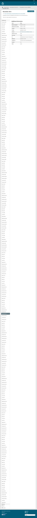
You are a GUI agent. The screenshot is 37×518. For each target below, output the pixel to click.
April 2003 (3, 94)
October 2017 (4, 426)
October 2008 (4, 220)
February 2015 (4, 365)
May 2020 (3, 485)
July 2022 (3, 500)
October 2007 (4, 197)
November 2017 (4, 428)
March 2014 (3, 344)
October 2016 (4, 403)
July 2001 (3, 54)
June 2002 (3, 75)
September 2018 (4, 447)
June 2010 (3, 258)
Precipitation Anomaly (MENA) (25, 7)
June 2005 (3, 144)
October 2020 (4, 494)
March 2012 (3, 298)
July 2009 (3, 237)
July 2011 (3, 283)
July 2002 (3, 77)
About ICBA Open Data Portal (6, 511)
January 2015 (4, 363)
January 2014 (4, 340)
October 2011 (4, 288)
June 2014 (3, 349)
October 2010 (4, 266)
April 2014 (3, 346)
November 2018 (4, 450)
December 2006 (4, 178)
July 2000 (3, 31)
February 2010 (4, 250)
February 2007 (4, 182)
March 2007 (3, 184)
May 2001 (3, 50)
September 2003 (4, 104)
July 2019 (3, 466)
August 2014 (4, 353)
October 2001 (4, 60)
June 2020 (3, 487)
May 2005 (3, 142)
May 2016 (3, 393)
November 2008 (4, 222)
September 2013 (4, 332)
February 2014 (4, 342)
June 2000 (3, 29)
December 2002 (4, 86)
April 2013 (3, 323)
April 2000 (3, 25)
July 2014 (3, 351)
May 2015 (3, 370)
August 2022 (4, 502)
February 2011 (4, 273)
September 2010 (4, 264)
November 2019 (4, 473)
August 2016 (4, 399)
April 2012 (3, 300)
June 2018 (3, 441)
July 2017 (3, 420)
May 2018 (3, 439)
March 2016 (3, 389)
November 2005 (4, 153)
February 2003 (4, 90)
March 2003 (3, 92)
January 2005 (4, 134)
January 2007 (4, 180)
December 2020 (4, 498)
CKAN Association (4, 513)
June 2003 (3, 98)
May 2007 (3, 187)
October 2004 (4, 128)
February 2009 (4, 227)
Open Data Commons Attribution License (26, 31)
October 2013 (4, 334)
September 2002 (4, 81)
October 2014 (4, 357)
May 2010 (3, 256)
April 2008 (3, 208)
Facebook (3, 507)
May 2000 (3, 27)
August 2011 (4, 285)
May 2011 (3, 279)
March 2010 (3, 252)
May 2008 (3, 210)
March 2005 (3, 138)
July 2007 (3, 191)
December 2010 (4, 269)
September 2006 (4, 172)
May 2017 (3, 416)
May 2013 (3, 325)
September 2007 (4, 195)
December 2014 (4, 361)
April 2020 (3, 483)
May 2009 (3, 233)
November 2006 (4, 176)
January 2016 (4, 386)
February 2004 (4, 113)
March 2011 (3, 275)
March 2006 (3, 161)
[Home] (2, 7)
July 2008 (3, 214)
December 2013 (4, 338)
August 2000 (4, 33)
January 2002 (4, 65)
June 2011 (3, 281)
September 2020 (4, 492)
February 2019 (4, 456)
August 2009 (4, 239)
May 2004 (3, 119)
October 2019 (4, 471)
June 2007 (3, 189)
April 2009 (3, 231)
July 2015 (3, 374)
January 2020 (4, 477)
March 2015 (3, 367)
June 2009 (3, 235)
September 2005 (4, 149)
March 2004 (3, 115)
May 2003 (3, 96)
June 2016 (3, 395)
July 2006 (3, 168)
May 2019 (3, 462)
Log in (34, 0)
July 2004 (3, 123)
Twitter (3, 505)
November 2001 (4, 62)
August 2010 (4, 262)
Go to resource (31, 11)
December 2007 (4, 201)
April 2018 (3, 437)
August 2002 (4, 79)
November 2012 (6, 8)
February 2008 (4, 205)
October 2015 (4, 380)
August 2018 (4, 445)
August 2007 (4, 193)
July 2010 (3, 260)
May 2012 (3, 302)
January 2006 (4, 157)
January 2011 (4, 271)
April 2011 (3, 277)
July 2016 (3, 397)
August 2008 (4, 216)
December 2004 (4, 132)
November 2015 (4, 382)
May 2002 (3, 73)
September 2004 (4, 126)
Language (26, 513)
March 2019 (3, 458)
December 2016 (4, 407)
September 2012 (4, 309)
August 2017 (4, 422)
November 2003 (4, 107)
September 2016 (4, 401)
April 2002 (3, 71)
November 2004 (4, 130)
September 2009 (4, 241)
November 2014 (4, 359)
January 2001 (4, 43)
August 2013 (4, 330)
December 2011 (4, 292)
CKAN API (3, 512)
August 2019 (4, 468)
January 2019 (4, 454)
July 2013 (3, 328)
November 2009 (4, 245)
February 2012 (4, 296)
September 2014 (4, 355)
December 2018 (4, 452)
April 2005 (3, 140)
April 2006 (3, 163)
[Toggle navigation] (34, 3)
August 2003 (4, 102)
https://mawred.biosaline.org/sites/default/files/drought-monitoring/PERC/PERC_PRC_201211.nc (18, 13)
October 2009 (4, 243)
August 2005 (4, 147)
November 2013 (4, 336)
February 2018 (4, 433)
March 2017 (3, 412)
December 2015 (4, 384)
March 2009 (3, 229)
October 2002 (4, 83)
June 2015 (3, 372)
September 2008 (4, 218)
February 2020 (4, 479)
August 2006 (4, 170)
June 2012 (3, 304)
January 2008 (4, 203)
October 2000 (4, 37)
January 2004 (4, 111)
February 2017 (4, 410)
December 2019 (4, 475)
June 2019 (3, 464)
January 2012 (4, 294)
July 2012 (3, 306)
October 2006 (4, 174)
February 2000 (4, 22)
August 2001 (4, 56)
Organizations (6, 7)
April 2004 (3, 117)
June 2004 (3, 121)
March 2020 (3, 481)
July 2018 (3, 443)
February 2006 (4, 159)
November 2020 (4, 496)
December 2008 (4, 224)
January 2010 (4, 248)
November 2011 (4, 290)
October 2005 (4, 151)
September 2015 (4, 378)
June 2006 (3, 166)
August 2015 (4, 376)
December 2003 (4, 109)
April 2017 (3, 414)
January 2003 (4, 88)
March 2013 (3, 321)
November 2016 (4, 405)
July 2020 (3, 489)
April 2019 (3, 460)
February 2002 (4, 67)
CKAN (26, 512)
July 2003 (3, 100)
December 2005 (4, 155)
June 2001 (3, 52)
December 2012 (4, 315)
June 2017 (3, 418)
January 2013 (4, 317)
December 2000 (4, 41)
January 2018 (4, 431)
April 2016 (3, 391)
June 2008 (3, 212)
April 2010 (3, 254)
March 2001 (3, 46)
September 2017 (4, 424)
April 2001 (3, 48)
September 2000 (4, 35)
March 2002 (3, 69)
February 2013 (4, 319)
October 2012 (4, 311)
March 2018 (3, 435)
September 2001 (4, 58)
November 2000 (4, 39)
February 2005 (4, 136)
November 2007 (4, 199)
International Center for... (14, 7)
